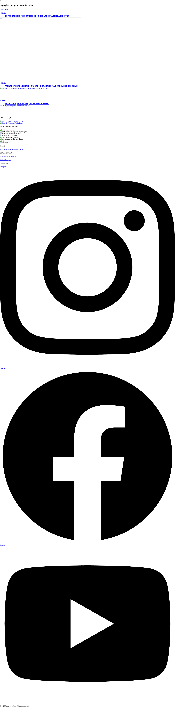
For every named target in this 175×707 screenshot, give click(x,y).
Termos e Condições (6, 704)
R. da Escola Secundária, (8, 156)
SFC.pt (31, 706)
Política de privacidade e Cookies (10, 702)
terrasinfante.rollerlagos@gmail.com (11, 149)
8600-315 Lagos (5, 160)
